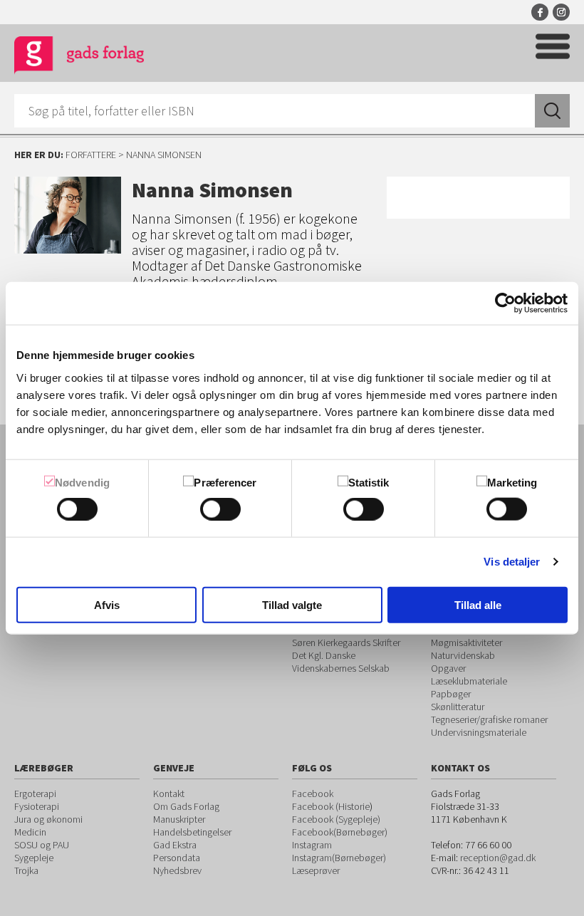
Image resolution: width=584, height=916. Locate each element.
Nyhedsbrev (177, 870)
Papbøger (451, 693)
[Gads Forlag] (79, 57)
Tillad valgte (292, 604)
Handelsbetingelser (192, 832)
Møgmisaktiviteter (466, 642)
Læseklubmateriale (469, 681)
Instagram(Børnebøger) (339, 857)
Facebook (539, 12)
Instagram (561, 12)
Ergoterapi (35, 793)
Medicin (30, 832)
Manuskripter (179, 819)
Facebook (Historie (331, 806)
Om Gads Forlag (186, 806)
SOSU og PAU (41, 844)
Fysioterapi (36, 806)
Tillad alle (477, 604)
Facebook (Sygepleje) (336, 819)
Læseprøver (316, 870)
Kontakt (168, 793)
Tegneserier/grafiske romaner (489, 719)
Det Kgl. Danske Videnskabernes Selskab (341, 662)
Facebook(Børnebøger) (339, 832)
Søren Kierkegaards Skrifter (346, 642)
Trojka (26, 870)
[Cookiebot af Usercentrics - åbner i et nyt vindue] (505, 303)
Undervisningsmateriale (478, 732)
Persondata (176, 857)
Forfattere (91, 154)
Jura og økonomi (48, 819)
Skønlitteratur (457, 706)
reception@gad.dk (498, 857)
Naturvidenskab (463, 655)
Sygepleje (33, 857)
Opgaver (448, 668)
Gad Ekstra (175, 844)
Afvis (107, 604)
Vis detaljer (512, 562)
